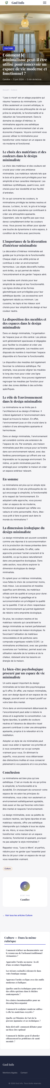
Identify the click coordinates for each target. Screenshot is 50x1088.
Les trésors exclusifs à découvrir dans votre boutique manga (23, 972)
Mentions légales (10, 1072)
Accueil (6, 90)
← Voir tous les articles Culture (17, 915)
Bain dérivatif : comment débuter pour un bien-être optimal (24, 1028)
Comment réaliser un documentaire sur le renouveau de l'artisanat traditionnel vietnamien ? (24, 953)
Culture (9, 48)
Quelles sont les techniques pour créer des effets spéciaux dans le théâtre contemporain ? (24, 991)
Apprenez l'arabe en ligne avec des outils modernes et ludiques (25, 981)
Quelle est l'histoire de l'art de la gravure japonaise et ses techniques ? (23, 1019)
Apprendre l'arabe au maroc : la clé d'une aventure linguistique (22, 963)
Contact (24, 1072)
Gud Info (18, 3)
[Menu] (44, 3)
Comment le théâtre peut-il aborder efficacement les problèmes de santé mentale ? (23, 1038)
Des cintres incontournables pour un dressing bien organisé (23, 1001)
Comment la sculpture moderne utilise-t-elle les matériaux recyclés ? (24, 1010)
